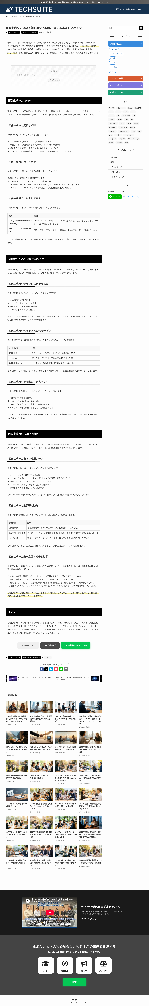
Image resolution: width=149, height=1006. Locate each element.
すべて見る (113, 49)
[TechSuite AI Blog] (29, 9)
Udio (139, 131)
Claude (118, 112)
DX (118, 116)
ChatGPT (138, 108)
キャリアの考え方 (14, 32)
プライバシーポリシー (118, 167)
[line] (73, 1000)
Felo (134, 116)
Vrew (110, 135)
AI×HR (112, 62)
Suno (133, 131)
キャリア (48, 657)
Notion (132, 127)
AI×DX (112, 71)
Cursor (133, 112)
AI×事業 (112, 58)
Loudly (122, 123)
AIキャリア (121, 108)
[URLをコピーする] (66, 669)
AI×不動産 (113, 67)
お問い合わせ (115, 172)
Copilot (125, 112)
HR (132, 119)
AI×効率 (111, 108)
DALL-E (111, 116)
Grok (126, 119)
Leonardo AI (113, 123)
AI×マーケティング (116, 54)
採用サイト (114, 162)
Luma (129, 123)
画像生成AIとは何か (27, 75)
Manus (136, 123)
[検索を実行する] (141, 28)
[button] (42, 669)
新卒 (126, 143)
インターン (113, 139)
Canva (130, 108)
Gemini (119, 119)
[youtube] (76, 1000)
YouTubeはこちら (88, 919)
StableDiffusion (124, 131)
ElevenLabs (126, 116)
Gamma (111, 119)
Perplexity (112, 131)
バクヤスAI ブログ (117, 177)
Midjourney (112, 127)
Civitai (111, 112)
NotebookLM (123, 127)
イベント (118, 135)
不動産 (111, 143)
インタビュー (128, 135)
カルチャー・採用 (116, 78)
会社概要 (113, 157)
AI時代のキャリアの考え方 (29, 32)
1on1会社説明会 (50, 645)
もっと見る (54, 80)
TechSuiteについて (28, 645)
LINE (74, 982)
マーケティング (133, 139)
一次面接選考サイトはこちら (75, 645)
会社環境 (119, 143)
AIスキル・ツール (116, 92)
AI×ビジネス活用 (116, 44)
